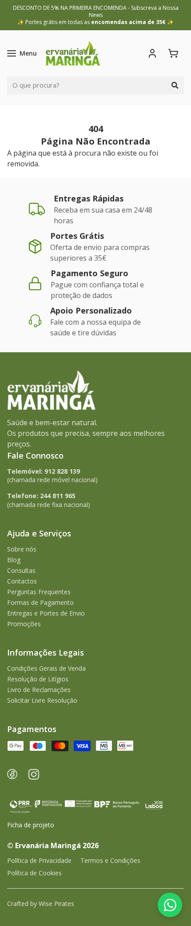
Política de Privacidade (39, 860)
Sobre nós (21, 549)
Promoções (24, 624)
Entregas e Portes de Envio (46, 613)
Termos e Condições (110, 860)
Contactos (22, 581)
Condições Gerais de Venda (46, 668)
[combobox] (86, 85)
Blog (13, 560)
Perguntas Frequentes (39, 592)
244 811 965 (58, 495)
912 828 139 (62, 471)
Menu (28, 53)
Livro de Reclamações (39, 689)
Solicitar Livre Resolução (42, 700)
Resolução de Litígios (37, 679)
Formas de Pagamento (40, 602)
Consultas (21, 570)
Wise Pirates (56, 903)
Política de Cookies (34, 873)
